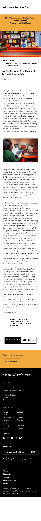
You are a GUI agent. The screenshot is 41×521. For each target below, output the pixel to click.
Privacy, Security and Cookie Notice (17, 460)
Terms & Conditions (10, 480)
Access (5, 483)
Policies (5, 471)
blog (12, 61)
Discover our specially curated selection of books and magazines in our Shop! (20, 322)
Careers (6, 477)
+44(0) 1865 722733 (10, 387)
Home (5, 61)
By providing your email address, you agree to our (21, 459)
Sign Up (33, 452)
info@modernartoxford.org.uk (13, 390)
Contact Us (7, 474)
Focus (16, 493)
